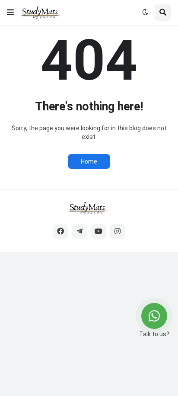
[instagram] (117, 231)
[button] (10, 12)
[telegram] (79, 231)
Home (89, 161)
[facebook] (60, 231)
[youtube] (98, 231)
